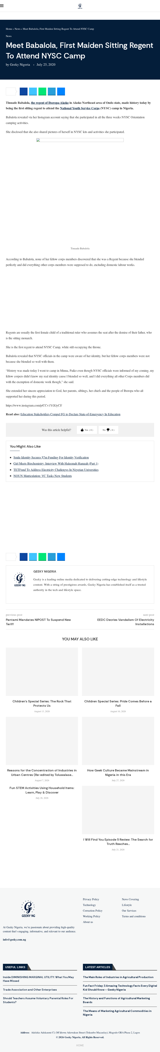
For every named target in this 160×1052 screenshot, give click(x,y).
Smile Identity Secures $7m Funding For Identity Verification (51, 457)
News (17, 29)
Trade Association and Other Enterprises (30, 989)
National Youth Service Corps (80, 108)
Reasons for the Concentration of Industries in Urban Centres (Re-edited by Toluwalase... (42, 772)
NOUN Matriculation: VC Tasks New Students (42, 476)
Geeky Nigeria (20, 64)
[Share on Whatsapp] (42, 91)
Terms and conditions (134, 916)
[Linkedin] (45, 952)
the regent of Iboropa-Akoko (50, 102)
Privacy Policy (91, 899)
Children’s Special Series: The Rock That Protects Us (41, 703)
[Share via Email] (61, 91)
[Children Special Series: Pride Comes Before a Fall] (118, 672)
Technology (89, 905)
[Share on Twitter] (33, 91)
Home (9, 29)
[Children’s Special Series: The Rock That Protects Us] (42, 672)
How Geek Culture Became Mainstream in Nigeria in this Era (118, 772)
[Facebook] (8, 952)
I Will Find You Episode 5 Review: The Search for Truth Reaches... (118, 841)
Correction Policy (92, 910)
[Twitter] (33, 952)
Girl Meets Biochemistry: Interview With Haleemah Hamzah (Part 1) (55, 463)
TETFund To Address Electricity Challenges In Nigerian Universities (56, 470)
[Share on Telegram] (52, 91)
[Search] (158, 6)
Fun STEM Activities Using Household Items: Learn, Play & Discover (42, 790)
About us (88, 922)
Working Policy (91, 916)
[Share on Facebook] (24, 91)
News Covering (130, 899)
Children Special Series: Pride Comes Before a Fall (118, 703)
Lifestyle (127, 905)
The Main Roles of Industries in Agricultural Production (118, 977)
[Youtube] (20, 952)
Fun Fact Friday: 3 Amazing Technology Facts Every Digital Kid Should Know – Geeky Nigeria (120, 987)
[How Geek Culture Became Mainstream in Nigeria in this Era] (118, 741)
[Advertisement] (80, 298)
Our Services (129, 910)
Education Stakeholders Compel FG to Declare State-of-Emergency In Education (70, 414)
